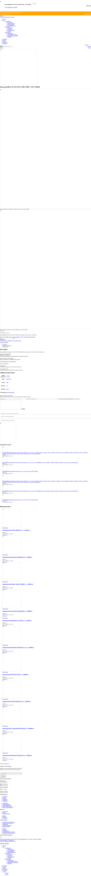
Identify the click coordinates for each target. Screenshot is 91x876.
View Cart (2, 843)
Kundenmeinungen (6, 813)
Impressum (4, 816)
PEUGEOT (33, 337)
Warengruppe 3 (8, 32)
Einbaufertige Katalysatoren (7, 823)
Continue (6, 843)
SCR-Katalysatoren (11, 23)
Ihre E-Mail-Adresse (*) (32, 398)
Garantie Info (5, 42)
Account (4, 797)
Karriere (4, 812)
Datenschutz (4, 818)
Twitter (5, 340)
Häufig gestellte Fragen (7, 806)
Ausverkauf (4, 39)
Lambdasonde (5, 824)
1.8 (24, 337)
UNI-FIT (4, 19)
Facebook (2, 340)
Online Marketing (3, 840)
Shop (3, 20)
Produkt (59, 398)
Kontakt (4, 41)
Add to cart (89, 5)
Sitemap (39, 839)
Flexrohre (9, 31)
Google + (13, 340)
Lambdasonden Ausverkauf (12, 35)
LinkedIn (9, 340)
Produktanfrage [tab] (5, 346)
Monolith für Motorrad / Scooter (8, 833)
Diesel (29, 337)
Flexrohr (4, 828)
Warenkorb (4, 798)
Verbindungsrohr (5, 830)
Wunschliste (4, 800)
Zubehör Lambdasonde (7, 825)
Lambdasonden (10, 33)
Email (20, 340)
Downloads (4, 43)
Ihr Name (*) (2, 398)
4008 (26, 337)
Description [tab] (4, 344)
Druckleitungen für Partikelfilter (8, 831)
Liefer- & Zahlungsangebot (7, 807)
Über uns (4, 40)
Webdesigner (11, 840)
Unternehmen (5, 811)
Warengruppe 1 (8, 21)
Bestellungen (5, 799)
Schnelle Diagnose (6, 804)
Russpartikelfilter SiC (11, 25)
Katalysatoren (10, 22)
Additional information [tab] (6, 345)
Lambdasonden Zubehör (12, 34)
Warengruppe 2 (8, 26)
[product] (46, 449)
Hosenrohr (4, 829)
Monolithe (9, 36)
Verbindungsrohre (10, 30)
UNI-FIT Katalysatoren (22, 839)
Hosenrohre (9, 29)
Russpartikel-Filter (6, 826)
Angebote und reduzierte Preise (8, 822)
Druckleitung (10, 28)
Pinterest (16, 340)
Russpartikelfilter (10, 24)
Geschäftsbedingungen (6, 805)
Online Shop (4, 796)
